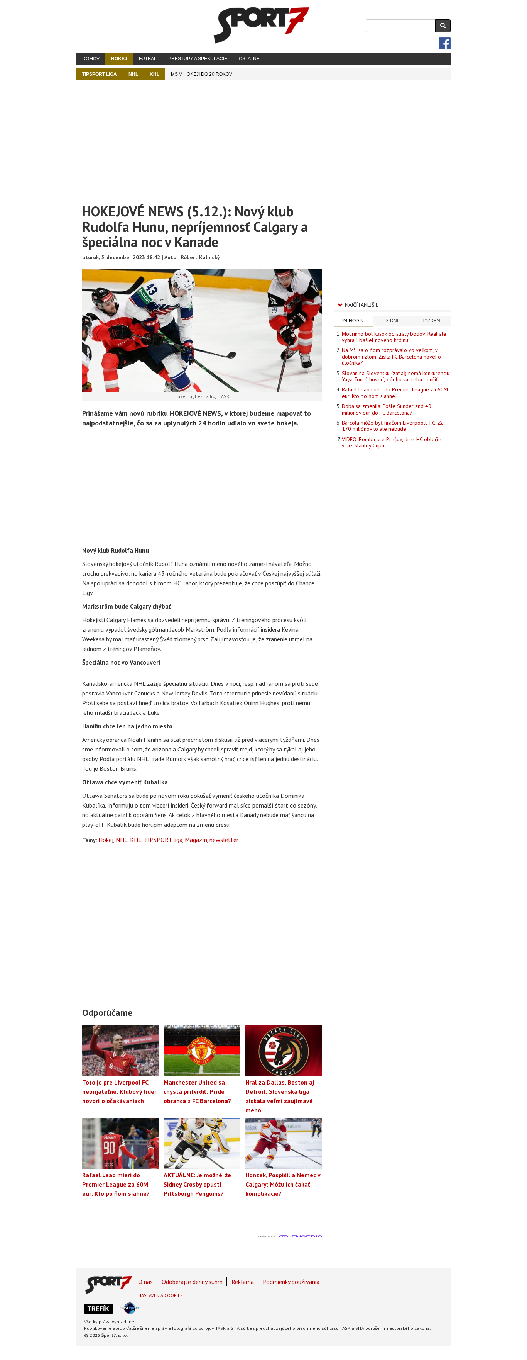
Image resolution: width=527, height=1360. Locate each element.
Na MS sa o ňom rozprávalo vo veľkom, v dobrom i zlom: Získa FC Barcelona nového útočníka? (391, 356)
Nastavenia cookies (160, 1295)
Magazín (196, 839)
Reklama (242, 1281)
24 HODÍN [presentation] (353, 320)
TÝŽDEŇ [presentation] (431, 320)
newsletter (223, 839)
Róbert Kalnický (200, 257)
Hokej (119, 58)
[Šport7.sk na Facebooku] (445, 43)
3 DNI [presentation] (392, 320)
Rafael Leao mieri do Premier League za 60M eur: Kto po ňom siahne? (395, 392)
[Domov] (261, 25)
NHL (133, 74)
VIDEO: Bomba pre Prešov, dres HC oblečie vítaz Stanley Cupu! (391, 442)
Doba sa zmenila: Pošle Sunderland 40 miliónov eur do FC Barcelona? (386, 409)
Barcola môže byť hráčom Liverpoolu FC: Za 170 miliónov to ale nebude (393, 425)
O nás (145, 1281)
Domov (91, 58)
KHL (154, 74)
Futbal (148, 58)
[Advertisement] (263, 138)
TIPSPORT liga (99, 74)
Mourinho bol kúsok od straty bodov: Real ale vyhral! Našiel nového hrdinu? (394, 336)
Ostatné (249, 58)
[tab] (353, 321)
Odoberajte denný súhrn (192, 1281)
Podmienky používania (291, 1281)
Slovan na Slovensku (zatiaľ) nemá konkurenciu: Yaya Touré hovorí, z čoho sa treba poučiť (396, 376)
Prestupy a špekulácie (197, 58)
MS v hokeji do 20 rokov (201, 74)
